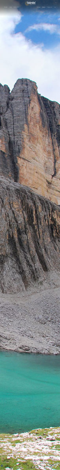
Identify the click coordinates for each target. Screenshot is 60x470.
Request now (49, 7)
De (55, 2)
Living (10, 7)
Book (55, 7)
